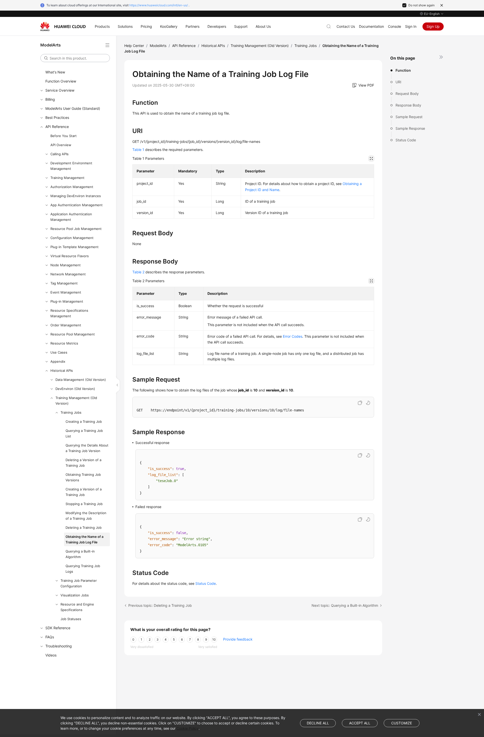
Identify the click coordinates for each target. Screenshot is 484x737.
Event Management (65, 292)
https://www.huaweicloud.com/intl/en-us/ (158, 5)
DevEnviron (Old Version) (75, 389)
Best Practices (57, 117)
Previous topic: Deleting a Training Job (160, 605)
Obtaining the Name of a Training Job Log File (84, 539)
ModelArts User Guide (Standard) (72, 108)
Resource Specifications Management (69, 313)
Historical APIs (61, 370)
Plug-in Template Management (74, 247)
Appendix (57, 361)
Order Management (65, 325)
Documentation (371, 26)
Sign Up (433, 26)
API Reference (57, 126)
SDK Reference (57, 628)
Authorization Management (71, 187)
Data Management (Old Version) (80, 380)
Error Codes (292, 336)
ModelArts (158, 45)
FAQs (49, 637)
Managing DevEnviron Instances (75, 196)
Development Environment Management (71, 166)
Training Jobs (70, 412)
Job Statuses (70, 619)
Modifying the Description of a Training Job (86, 515)
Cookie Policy (187, 728)
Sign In (410, 26)
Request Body (407, 93)
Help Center (134, 45)
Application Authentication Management (71, 217)
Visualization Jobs (74, 595)
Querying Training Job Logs (83, 568)
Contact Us (346, 26)
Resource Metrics (64, 343)
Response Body (408, 105)
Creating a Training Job (84, 421)
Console (394, 26)
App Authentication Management (76, 205)
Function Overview (60, 81)
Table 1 (138, 149)
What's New (55, 72)
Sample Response (410, 128)
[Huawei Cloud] (63, 26)
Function (403, 70)
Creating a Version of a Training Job (84, 492)
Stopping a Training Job (84, 504)
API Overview (60, 145)
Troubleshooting (58, 646)
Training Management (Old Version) (76, 400)
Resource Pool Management (72, 334)
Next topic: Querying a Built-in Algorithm (345, 605)
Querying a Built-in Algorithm (80, 554)
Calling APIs (59, 154)
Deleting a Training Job (84, 527)
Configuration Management (72, 238)
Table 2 (138, 272)
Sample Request (409, 117)
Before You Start (63, 136)
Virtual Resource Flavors (69, 256)
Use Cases (58, 352)
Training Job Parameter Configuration (78, 583)
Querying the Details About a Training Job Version (87, 448)
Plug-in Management (66, 301)
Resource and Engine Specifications (77, 607)
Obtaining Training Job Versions (83, 477)
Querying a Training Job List (84, 433)
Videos (50, 655)
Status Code (406, 140)
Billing (50, 99)
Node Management (65, 265)
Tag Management (64, 283)
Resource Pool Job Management (76, 229)
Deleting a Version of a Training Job (83, 462)
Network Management (68, 274)
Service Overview (59, 90)
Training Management (67, 178)
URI (398, 82)
